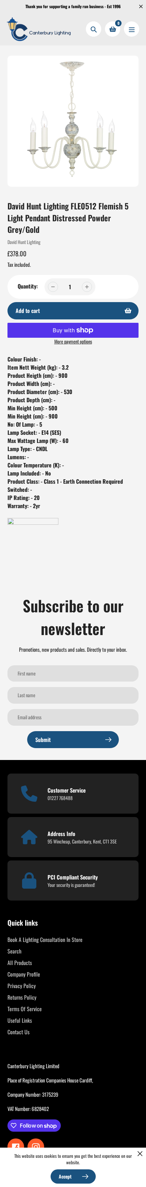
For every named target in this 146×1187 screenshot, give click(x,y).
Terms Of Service (24, 1009)
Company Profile (23, 974)
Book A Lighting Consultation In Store (45, 939)
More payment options (73, 341)
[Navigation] (131, 29)
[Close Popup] (140, 1153)
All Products (19, 963)
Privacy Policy (21, 986)
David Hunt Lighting (23, 241)
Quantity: (28, 286)
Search (14, 951)
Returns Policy (21, 997)
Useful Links (19, 1020)
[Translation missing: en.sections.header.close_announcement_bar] (141, 6)
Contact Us (18, 1032)
